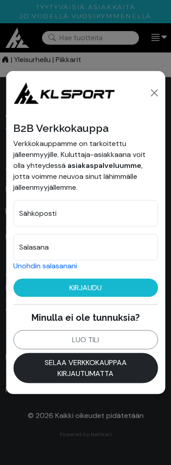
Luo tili (85, 339)
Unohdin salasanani (45, 265)
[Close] (154, 92)
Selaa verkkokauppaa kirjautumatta (86, 367)
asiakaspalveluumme (104, 165)
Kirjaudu (85, 287)
